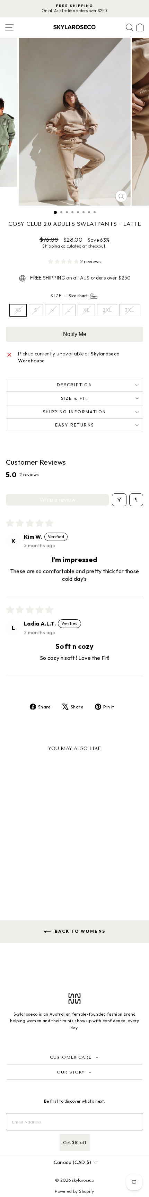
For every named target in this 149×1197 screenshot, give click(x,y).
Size (70, 295)
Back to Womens (79, 931)
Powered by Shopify (74, 1191)
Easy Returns (74, 425)
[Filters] (119, 499)
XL (86, 310)
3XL (129, 310)
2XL (107, 310)
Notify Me (74, 334)
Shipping (51, 246)
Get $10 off (74, 1142)
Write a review (58, 499)
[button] (64, 261)
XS (18, 310)
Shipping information (74, 411)
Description (74, 384)
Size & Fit (74, 398)
